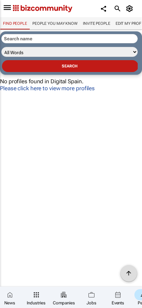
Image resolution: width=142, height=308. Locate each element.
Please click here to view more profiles (47, 88)
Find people (15, 23)
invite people (96, 23)
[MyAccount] (130, 9)
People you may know (55, 23)
